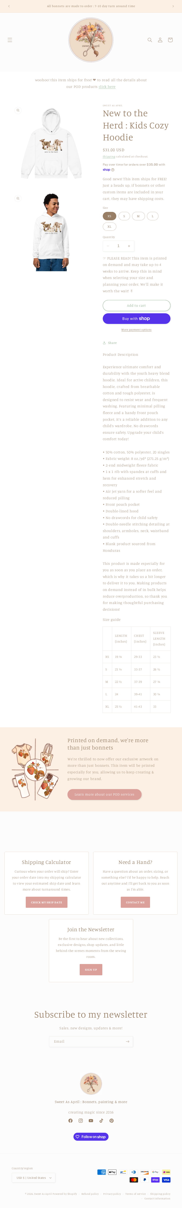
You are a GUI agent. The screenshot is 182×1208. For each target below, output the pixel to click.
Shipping (109, 156)
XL (109, 226)
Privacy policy (112, 1193)
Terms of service (135, 1193)
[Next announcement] (173, 6)
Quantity (109, 237)
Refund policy (90, 1193)
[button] (10, 40)
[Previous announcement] (9, 6)
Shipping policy (160, 1193)
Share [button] (112, 343)
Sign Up (91, 969)
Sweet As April (43, 1193)
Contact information (157, 1198)
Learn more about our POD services (105, 794)
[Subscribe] (128, 1041)
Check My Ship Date (46, 902)
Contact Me (135, 902)
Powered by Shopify (65, 1193)
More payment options (136, 329)
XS (109, 216)
